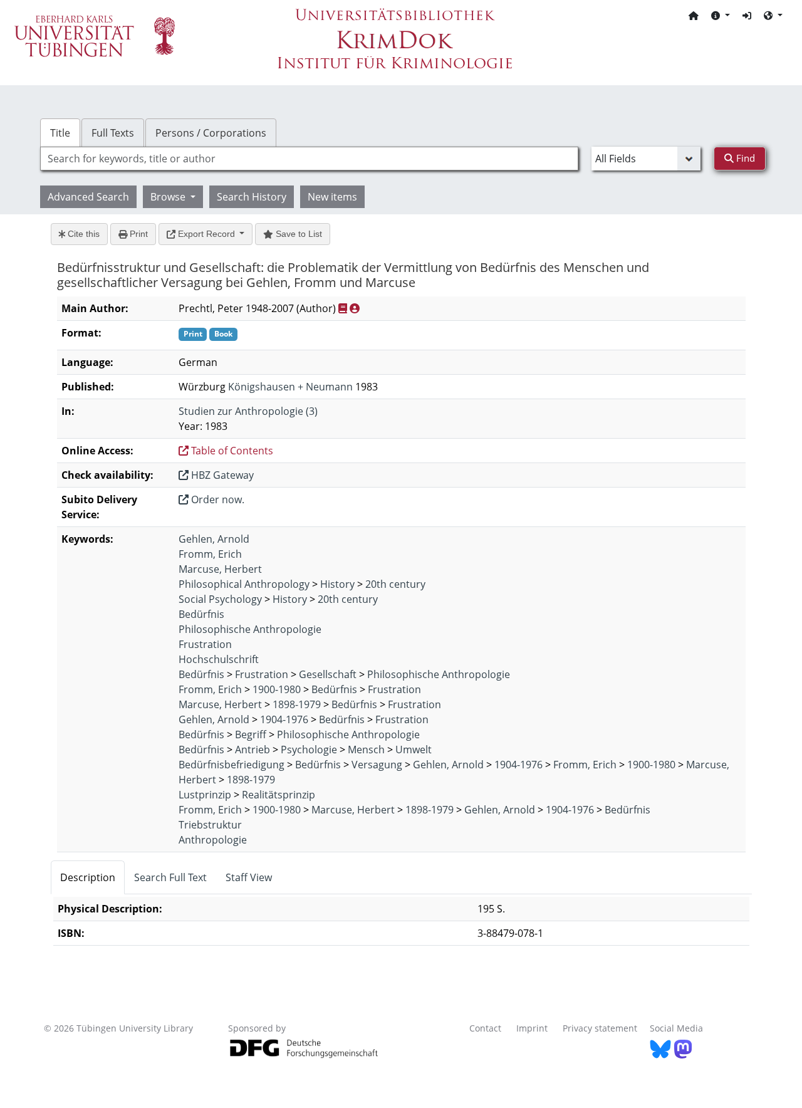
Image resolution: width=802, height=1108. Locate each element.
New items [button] (332, 197)
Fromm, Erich (210, 554)
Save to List (297, 234)
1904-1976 (284, 719)
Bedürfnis (201, 614)
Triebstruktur (210, 825)
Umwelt (413, 749)
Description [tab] (87, 877)
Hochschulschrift (219, 659)
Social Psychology (220, 599)
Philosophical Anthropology (244, 584)
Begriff (250, 734)
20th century (395, 584)
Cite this (82, 234)
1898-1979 (297, 704)
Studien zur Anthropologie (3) (248, 411)
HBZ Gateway (221, 475)
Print (137, 234)
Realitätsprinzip (278, 795)
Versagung (377, 764)
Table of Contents (231, 450)
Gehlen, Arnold (214, 539)
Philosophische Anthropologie (250, 629)
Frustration (205, 644)
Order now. (216, 499)
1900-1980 (277, 689)
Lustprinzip (205, 795)
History (337, 584)
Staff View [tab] (249, 877)
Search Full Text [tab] (170, 877)
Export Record (206, 234)
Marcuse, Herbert (220, 569)
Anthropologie (213, 840)
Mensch (366, 749)
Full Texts (112, 133)
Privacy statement (600, 1028)
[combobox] (309, 158)
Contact (485, 1028)
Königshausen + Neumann (290, 387)
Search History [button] (251, 197)
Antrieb (252, 749)
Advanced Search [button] (88, 197)
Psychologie (309, 749)
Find (744, 158)
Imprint (532, 1028)
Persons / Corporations (210, 133)
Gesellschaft (328, 674)
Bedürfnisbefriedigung (231, 764)
